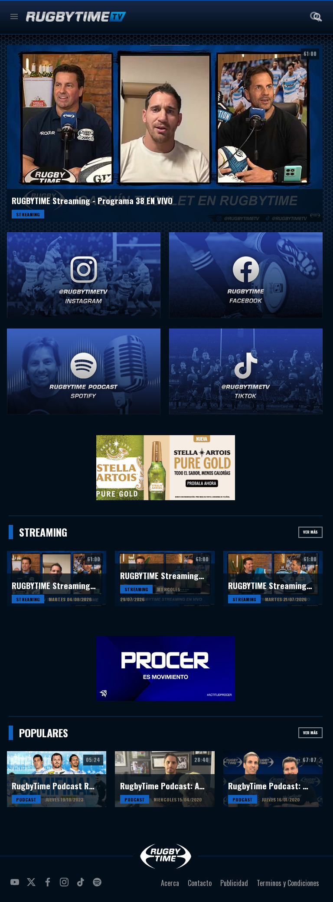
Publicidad (234, 883)
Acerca (170, 883)
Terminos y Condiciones (288, 883)
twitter (32, 885)
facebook (49, 885)
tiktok (82, 885)
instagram (65, 885)
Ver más (310, 532)
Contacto (200, 883)
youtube (16, 885)
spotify (98, 885)
